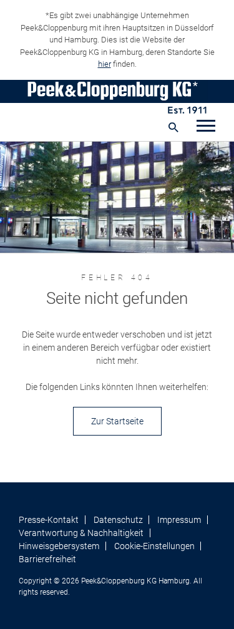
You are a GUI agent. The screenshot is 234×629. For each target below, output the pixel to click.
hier (104, 64)
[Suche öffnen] (173, 127)
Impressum (179, 519)
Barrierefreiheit (47, 559)
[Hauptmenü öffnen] (206, 127)
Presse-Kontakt (49, 519)
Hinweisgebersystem (59, 546)
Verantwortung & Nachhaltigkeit (81, 533)
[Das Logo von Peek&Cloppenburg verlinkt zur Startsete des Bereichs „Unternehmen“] (117, 97)
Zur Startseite (117, 421)
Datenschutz (118, 519)
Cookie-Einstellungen (154, 546)
